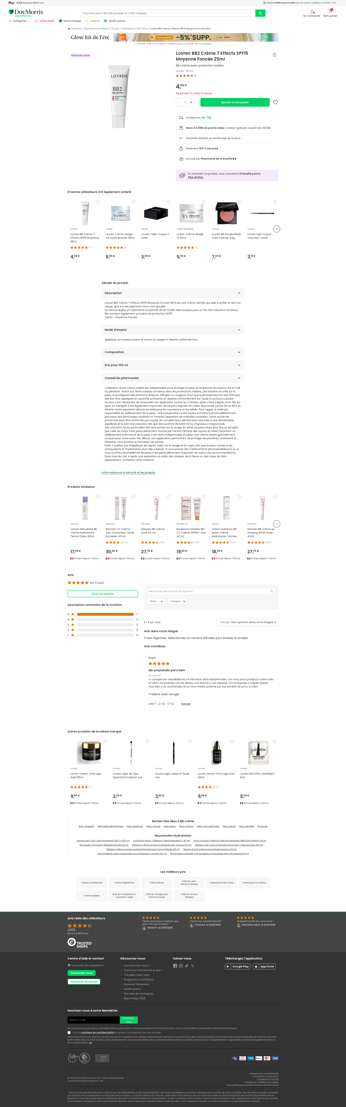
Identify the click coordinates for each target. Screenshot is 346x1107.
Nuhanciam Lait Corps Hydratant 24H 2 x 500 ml (103, 840)
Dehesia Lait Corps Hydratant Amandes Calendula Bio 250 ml (229, 845)
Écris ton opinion (103, 594)
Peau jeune (170, 826)
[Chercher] (260, 13)
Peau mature (186, 826)
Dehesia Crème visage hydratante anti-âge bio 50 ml (161, 845)
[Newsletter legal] (70, 1032)
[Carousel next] (276, 229)
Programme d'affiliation (139, 979)
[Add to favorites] (275, 102)
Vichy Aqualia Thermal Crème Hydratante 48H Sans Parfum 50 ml (230, 840)
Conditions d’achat (267, 1079)
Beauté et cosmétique (97, 28)
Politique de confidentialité (263, 1073)
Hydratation (128, 28)
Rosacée (262, 826)
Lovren (180, 71)
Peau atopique (135, 826)
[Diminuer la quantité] (179, 102)
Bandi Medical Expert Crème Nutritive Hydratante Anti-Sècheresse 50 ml (209, 853)
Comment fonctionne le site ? (143, 970)
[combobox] (251, 622)
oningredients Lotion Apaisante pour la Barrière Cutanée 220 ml (132, 853)
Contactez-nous (81, 973)
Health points (132, 989)
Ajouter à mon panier (235, 102)
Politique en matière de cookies (261, 1082)
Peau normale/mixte (208, 826)
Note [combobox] (153, 601)
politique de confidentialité (98, 1032)
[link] (86, 583)
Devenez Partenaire (136, 984)
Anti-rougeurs (86, 826)
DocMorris (76, 28)
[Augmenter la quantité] (191, 102)
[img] (119, 95)
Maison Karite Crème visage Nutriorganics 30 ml (209, 849)
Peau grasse (153, 826)
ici (90, 1042)
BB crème (142, 28)
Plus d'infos (195, 177)
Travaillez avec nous (137, 975)
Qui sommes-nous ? (137, 965)
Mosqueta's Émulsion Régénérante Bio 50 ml (104, 845)
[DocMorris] (26, 13)
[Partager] (274, 54)
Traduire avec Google (163, 694)
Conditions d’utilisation (265, 1076)
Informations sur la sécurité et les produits (128, 472)
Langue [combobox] (175, 601)
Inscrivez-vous (129, 1020)
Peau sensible (246, 826)
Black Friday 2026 (134, 998)
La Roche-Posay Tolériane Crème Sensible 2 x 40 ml (161, 840)
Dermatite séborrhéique (110, 826)
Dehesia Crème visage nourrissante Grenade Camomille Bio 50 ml (143, 849)
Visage (115, 28)
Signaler (186, 704)
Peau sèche (229, 826)
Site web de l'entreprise (138, 993)
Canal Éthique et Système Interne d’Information (252, 1085)
